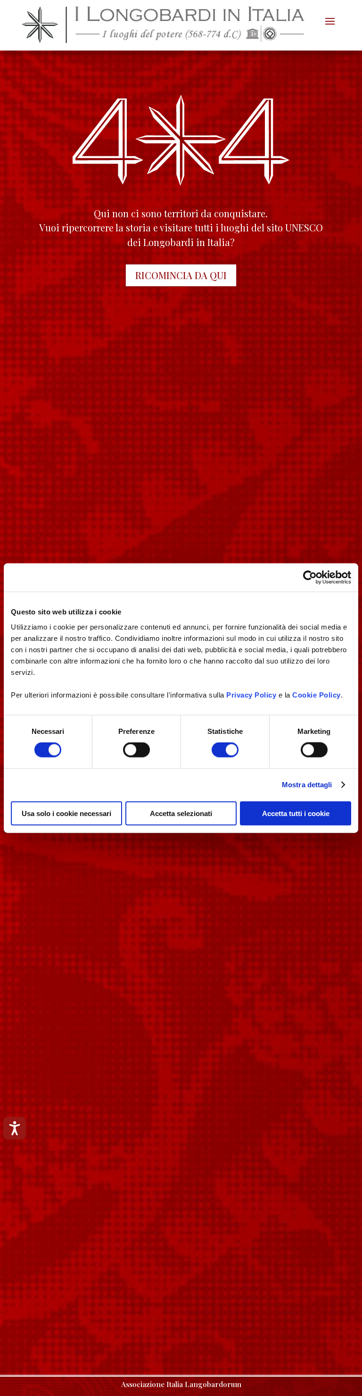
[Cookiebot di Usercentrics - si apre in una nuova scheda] (310, 577)
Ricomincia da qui (181, 275)
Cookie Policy (316, 694)
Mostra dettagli (307, 785)
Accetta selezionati (181, 813)
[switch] (136, 750)
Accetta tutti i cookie (295, 813)
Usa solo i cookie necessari (66, 813)
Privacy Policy (251, 694)
